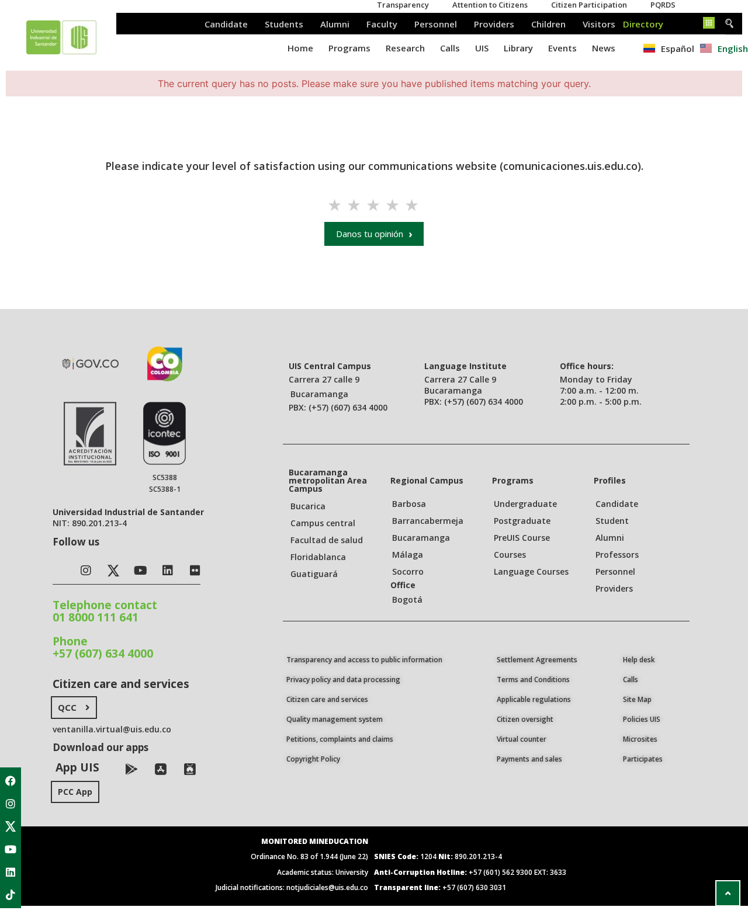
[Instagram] (10, 803)
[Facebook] (10, 780)
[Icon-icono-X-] (10, 826)
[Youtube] (10, 849)
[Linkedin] (10, 871)
